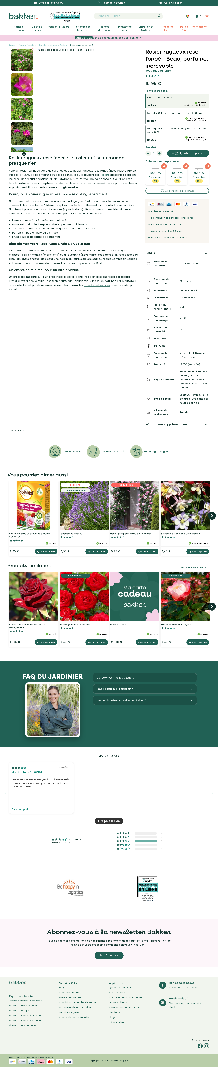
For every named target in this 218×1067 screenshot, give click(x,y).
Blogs (112, 1017)
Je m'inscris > (109, 955)
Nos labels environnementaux (127, 997)
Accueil (12, 45)
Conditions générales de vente (77, 1002)
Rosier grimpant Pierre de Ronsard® (130, 533)
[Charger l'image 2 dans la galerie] (22, 60)
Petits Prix (184, 28)
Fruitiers (64, 26)
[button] (88, 16)
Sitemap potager (19, 1010)
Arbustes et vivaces (48, 45)
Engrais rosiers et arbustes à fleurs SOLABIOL (29, 535)
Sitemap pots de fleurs (22, 1025)
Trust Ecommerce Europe (124, 1007)
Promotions (199, 26)
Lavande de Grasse (71, 533)
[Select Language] (189, 17)
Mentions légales (69, 1012)
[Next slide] (212, 792)
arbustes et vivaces (97, 285)
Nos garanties (117, 992)
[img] (19, 767)
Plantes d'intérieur (104, 28)
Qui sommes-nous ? (121, 987)
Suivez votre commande (183, 987)
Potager (52, 26)
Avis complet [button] (20, 809)
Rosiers (63, 45)
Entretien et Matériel (146, 28)
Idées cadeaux (118, 1022)
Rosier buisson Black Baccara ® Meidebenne (27, 626)
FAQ (61, 987)
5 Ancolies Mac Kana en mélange (180, 533)
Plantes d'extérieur (18, 28)
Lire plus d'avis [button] (109, 821)
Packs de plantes (167, 28)
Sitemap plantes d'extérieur (25, 1000)
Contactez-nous (69, 992)
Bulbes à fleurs (37, 28)
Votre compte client (71, 997)
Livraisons (114, 1012)
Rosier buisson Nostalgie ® (176, 624)
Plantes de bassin (125, 28)
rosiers (104, 175)
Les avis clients (118, 1002)
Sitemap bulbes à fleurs (23, 1005)
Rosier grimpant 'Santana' (75, 624)
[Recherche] (159, 15)
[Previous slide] (5, 792)
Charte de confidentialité (74, 1017)
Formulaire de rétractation (75, 1007)
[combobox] (128, 16)
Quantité (151, 147)
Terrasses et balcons (82, 28)
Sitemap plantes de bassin (25, 1015)
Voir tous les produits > (195, 567)
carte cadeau (118, 624)
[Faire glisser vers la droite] (24, 154)
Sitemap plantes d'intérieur (25, 1020)
